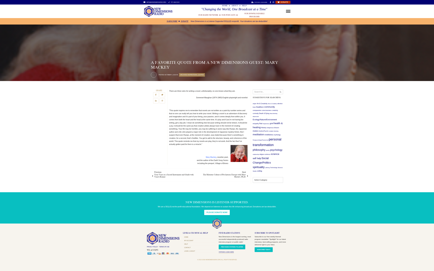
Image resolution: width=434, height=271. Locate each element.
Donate (184, 21)
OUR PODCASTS (228, 15)
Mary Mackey (211, 157)
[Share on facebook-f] (155, 94)
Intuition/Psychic (264, 131)
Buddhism (260, 107)
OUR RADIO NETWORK (208, 15)
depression (256, 116)
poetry (268, 150)
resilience (267, 154)
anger (254, 103)
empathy (256, 123)
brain (254, 107)
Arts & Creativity (272, 103)
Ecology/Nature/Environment (265, 119)
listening (276, 131)
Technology (273, 167)
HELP (244, 6)
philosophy (259, 149)
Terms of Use (164, 247)
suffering (267, 167)
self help (257, 158)
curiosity (256, 113)
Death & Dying (264, 113)
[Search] (280, 92)
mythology (277, 135)
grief (271, 123)
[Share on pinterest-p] (162, 100)
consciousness (267, 110)
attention (280, 103)
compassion (257, 110)
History (263, 127)
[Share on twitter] (162, 94)
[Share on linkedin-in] (155, 100)
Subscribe (172, 21)
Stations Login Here (226, 252)
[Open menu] (288, 11)
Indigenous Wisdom (273, 127)
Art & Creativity (262, 103)
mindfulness (268, 135)
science (275, 154)
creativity (275, 110)
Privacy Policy (152, 247)
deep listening (273, 113)
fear (260, 123)
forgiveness (266, 123)
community (269, 107)
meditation (258, 134)
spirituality (259, 167)
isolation (271, 131)
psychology (276, 149)
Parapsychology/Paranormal (260, 140)
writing (259, 171)
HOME (225, 6)
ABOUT (234, 6)
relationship (256, 154)
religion (261, 154)
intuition (255, 131)
